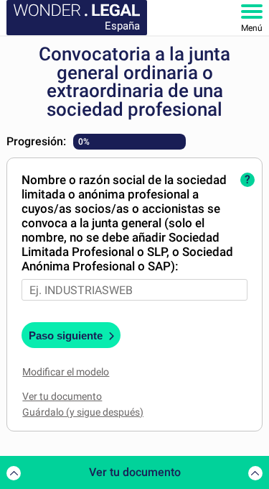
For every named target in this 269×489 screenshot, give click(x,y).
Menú (252, 28)
